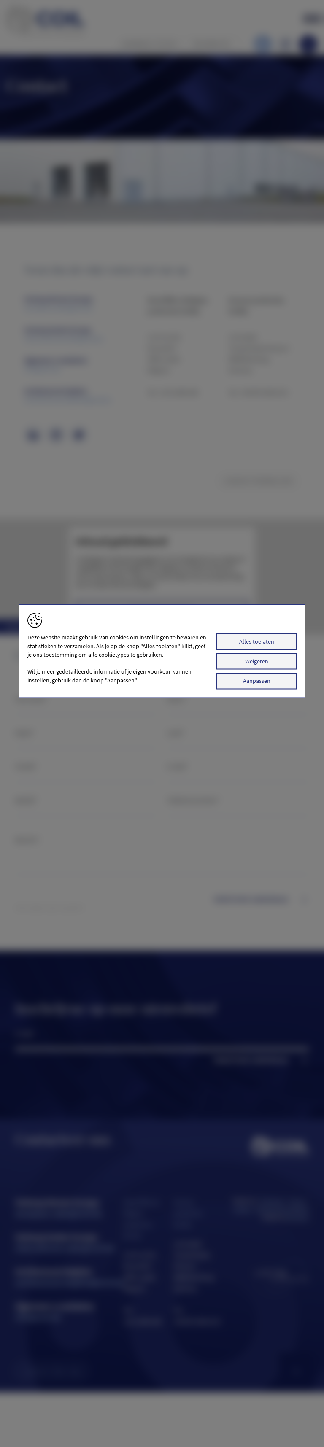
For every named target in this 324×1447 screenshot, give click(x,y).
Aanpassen (256, 680)
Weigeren (256, 661)
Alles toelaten (256, 641)
